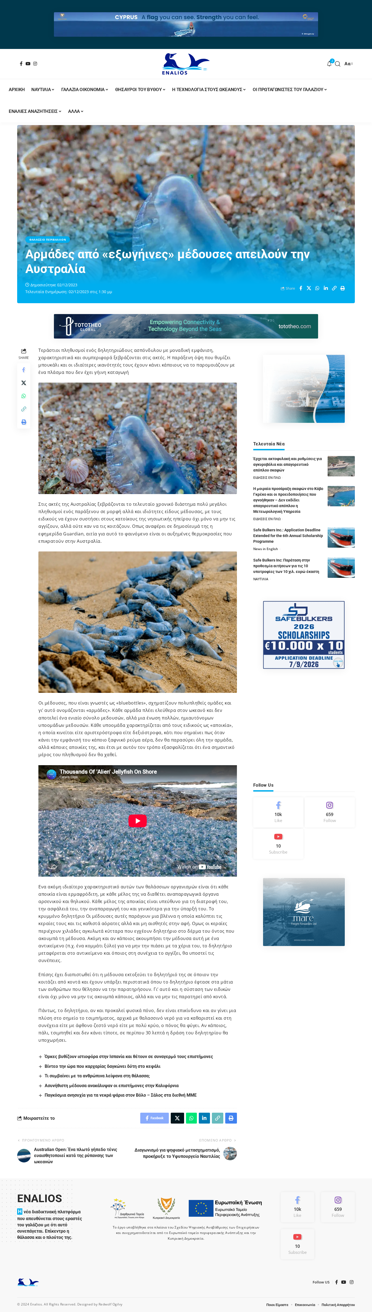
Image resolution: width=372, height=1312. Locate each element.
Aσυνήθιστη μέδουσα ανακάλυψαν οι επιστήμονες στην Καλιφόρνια (112, 1085)
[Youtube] (278, 844)
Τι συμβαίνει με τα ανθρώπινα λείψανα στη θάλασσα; (97, 1075)
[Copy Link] (334, 288)
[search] (338, 64)
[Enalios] (186, 64)
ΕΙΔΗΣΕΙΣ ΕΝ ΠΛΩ (266, 477)
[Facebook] (21, 63)
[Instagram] (35, 63)
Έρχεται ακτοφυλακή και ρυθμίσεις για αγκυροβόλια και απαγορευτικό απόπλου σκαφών (287, 464)
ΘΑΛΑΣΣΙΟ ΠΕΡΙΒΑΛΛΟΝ (47, 239)
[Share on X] (309, 288)
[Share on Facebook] (300, 288)
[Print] (343, 288)
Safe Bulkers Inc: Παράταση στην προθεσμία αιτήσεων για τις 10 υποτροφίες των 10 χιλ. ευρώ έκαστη (286, 566)
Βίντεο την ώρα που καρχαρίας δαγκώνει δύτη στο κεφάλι (104, 1066)
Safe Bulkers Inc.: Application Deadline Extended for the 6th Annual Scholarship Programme (288, 536)
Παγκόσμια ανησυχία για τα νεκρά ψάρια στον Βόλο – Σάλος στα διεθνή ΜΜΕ (121, 1095)
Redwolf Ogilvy (111, 1304)
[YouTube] (28, 63)
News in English (265, 549)
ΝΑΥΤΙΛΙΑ (260, 579)
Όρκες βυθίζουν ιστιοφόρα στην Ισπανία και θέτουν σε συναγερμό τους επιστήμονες (129, 1056)
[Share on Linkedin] (326, 288)
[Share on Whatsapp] (317, 288)
